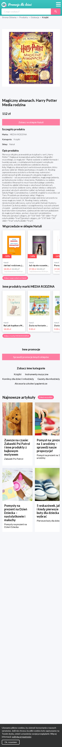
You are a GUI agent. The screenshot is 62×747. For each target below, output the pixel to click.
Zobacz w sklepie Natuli (31, 122)
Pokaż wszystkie (45, 397)
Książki (17, 374)
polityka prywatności (21, 736)
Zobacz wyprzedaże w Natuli (15, 278)
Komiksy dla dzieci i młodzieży (18, 378)
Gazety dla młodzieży (48, 378)
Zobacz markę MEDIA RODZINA (16, 336)
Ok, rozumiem (11, 742)
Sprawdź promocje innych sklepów (31, 357)
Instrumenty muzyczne (36, 374)
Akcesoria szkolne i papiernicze (31, 383)
